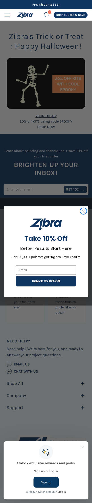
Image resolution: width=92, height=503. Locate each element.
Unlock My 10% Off (46, 281)
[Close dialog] (83, 211)
